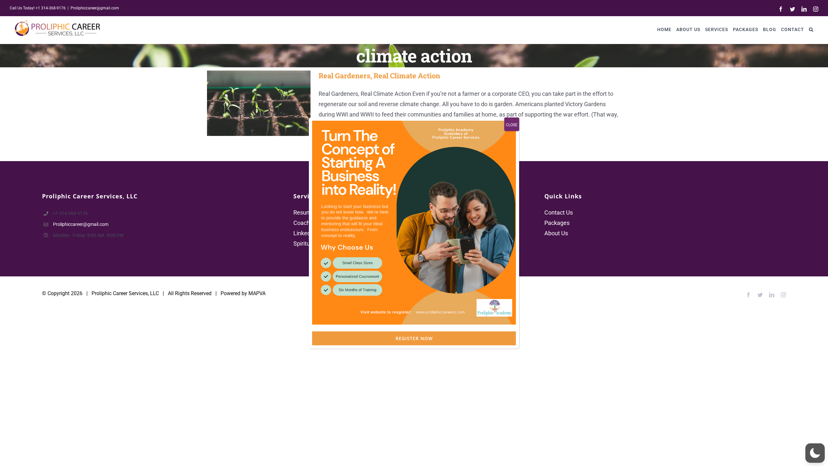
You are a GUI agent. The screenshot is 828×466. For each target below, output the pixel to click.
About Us (556, 233)
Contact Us (558, 212)
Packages (557, 222)
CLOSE (512, 125)
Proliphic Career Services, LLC (125, 293)
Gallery (268, 103)
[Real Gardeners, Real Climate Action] (258, 103)
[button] (811, 29)
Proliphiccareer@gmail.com (95, 8)
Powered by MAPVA (243, 293)
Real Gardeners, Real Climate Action (249, 103)
